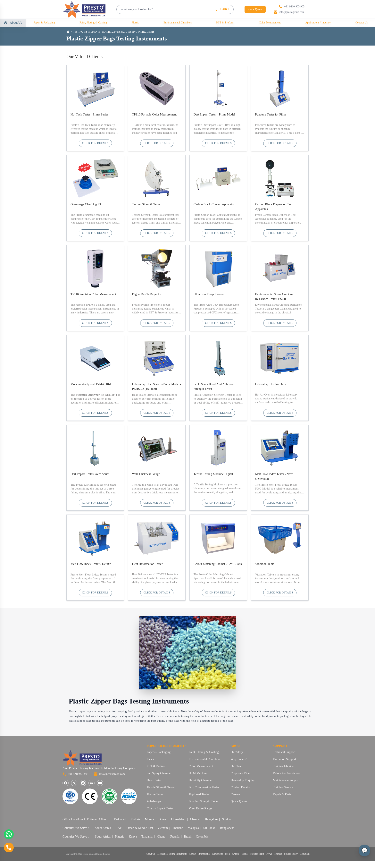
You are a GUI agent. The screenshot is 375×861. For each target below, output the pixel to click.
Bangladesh (227, 828)
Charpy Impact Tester (160, 808)
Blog (227, 853)
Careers (235, 794)
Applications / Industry (318, 22)
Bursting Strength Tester (204, 801)
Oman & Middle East (140, 828)
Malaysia (193, 828)
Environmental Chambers (177, 22)
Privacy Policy (291, 853)
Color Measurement (270, 22)
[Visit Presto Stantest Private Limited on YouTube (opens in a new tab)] (100, 783)
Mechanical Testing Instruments (172, 853)
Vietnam (162, 828)
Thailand (177, 828)
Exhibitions (217, 853)
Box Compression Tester (204, 787)
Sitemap (278, 853)
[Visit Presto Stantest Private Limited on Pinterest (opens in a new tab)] (83, 783)
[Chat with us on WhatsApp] (9, 834)
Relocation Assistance (286, 773)
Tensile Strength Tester (161, 787)
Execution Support (284, 759)
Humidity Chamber (200, 780)
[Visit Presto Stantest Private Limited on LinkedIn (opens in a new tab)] (91, 783)
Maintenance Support (286, 780)
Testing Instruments (86, 31)
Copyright (304, 853)
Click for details (95, 143)
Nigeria (119, 836)
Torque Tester (155, 794)
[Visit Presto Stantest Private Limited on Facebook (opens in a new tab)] (65, 783)
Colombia (202, 836)
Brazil (187, 836)
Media (244, 853)
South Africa (103, 836)
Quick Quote (239, 801)
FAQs (269, 853)
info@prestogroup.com (112, 773)
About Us (150, 853)
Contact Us (361, 22)
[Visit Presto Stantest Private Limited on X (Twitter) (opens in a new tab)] (74, 783)
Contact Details (240, 787)
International (204, 853)
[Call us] (9, 847)
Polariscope (154, 801)
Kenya (133, 836)
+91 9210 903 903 (78, 773)
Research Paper (257, 853)
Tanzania (147, 836)
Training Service (283, 787)
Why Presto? (238, 759)
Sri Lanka (209, 828)
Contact (192, 853)
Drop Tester (154, 780)
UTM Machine (198, 773)
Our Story (237, 752)
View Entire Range (200, 808)
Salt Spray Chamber (159, 773)
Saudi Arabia (103, 828)
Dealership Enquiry (243, 780)
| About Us (15, 22)
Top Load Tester (199, 794)
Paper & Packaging (44, 22)
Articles (235, 853)
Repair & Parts (282, 794)
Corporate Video (241, 773)
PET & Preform (225, 22)
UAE (118, 828)
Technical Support (284, 752)
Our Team (237, 766)
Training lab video (284, 766)
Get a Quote (255, 9)
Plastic (135, 22)
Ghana (161, 836)
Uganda (174, 836)
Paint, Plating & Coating (93, 22)
